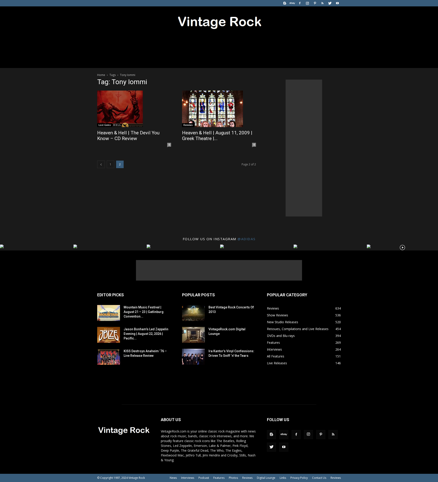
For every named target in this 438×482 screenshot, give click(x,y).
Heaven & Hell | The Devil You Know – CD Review (128, 135)
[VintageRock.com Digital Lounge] (193, 335)
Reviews (188, 125)
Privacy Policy (299, 478)
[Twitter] (329, 3)
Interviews (187, 478)
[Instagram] (307, 3)
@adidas (246, 239)
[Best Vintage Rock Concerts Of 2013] (193, 313)
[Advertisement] (304, 148)
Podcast (203, 478)
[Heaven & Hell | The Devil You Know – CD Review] (134, 109)
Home (101, 75)
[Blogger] (284, 3)
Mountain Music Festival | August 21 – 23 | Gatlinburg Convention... (144, 311)
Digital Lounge (266, 478)
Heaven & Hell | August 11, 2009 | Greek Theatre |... (217, 135)
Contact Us (319, 478)
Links (283, 478)
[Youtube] (337, 3)
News (173, 478)
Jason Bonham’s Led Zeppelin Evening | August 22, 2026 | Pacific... (146, 333)
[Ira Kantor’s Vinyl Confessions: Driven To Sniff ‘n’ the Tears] (193, 357)
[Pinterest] (314, 3)
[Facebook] (299, 3)
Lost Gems (105, 125)
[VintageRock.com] (219, 21)
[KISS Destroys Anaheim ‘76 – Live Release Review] (108, 357)
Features (218, 478)
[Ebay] (292, 3)
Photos (233, 478)
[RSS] (322, 3)
